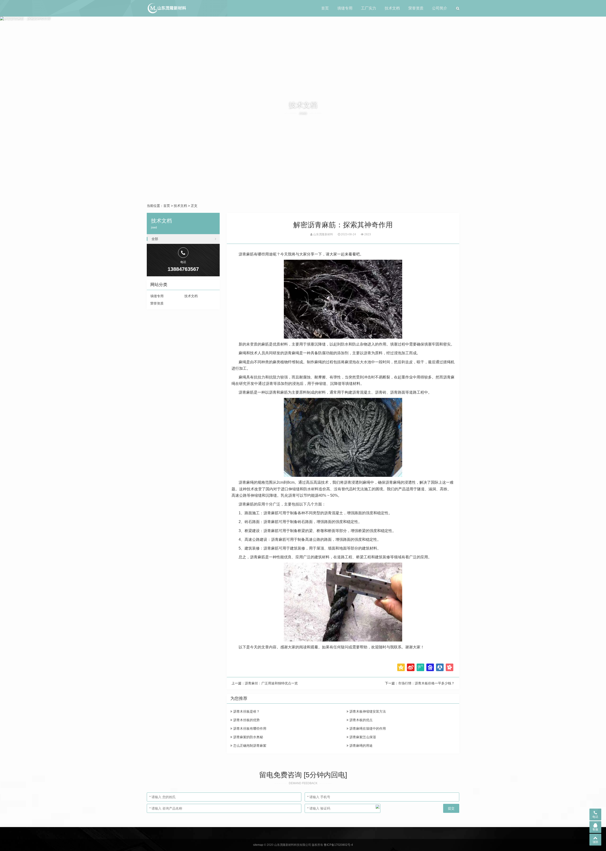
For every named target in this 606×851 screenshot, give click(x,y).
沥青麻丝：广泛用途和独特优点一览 (271, 683)
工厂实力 (368, 8)
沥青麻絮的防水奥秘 (247, 737)
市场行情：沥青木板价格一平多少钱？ (426, 683)
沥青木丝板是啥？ (246, 711)
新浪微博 (410, 667)
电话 (595, 817)
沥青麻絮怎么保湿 (362, 737)
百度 (430, 667)
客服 (595, 829)
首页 (325, 8)
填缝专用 (344, 8)
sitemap (258, 844)
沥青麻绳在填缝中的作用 (367, 728)
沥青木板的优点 (360, 720)
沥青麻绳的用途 (360, 745)
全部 (155, 239)
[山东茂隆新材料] (166, 8)
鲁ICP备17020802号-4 (338, 844)
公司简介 (439, 8)
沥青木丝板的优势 (246, 720)
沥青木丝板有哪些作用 (249, 728)
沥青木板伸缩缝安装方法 (367, 711)
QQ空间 (401, 667)
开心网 (449, 667)
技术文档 (392, 8)
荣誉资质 (415, 8)
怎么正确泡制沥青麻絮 (249, 745)
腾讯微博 (420, 667)
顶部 (595, 842)
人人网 (440, 667)
